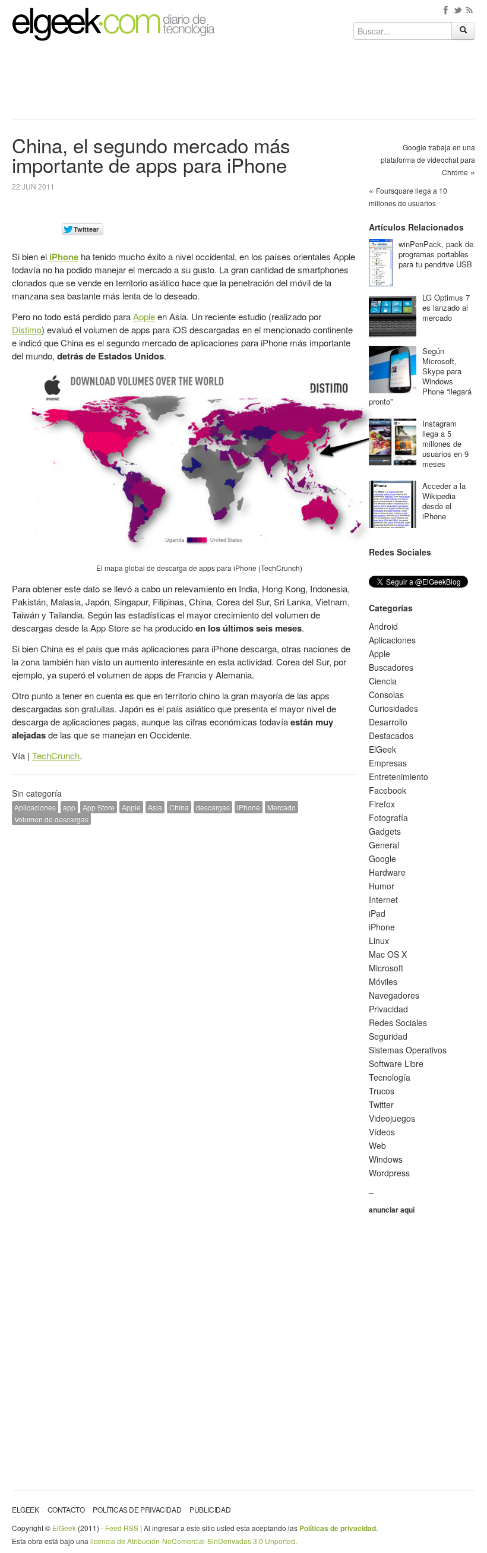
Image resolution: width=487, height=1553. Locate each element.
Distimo (27, 329)
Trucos (381, 1091)
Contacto (66, 1509)
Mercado (281, 807)
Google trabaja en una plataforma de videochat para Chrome (428, 159)
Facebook (387, 790)
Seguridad (388, 1036)
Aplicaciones (35, 807)
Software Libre (396, 1063)
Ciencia (383, 681)
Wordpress (389, 1173)
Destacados (391, 735)
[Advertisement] (243, 84)
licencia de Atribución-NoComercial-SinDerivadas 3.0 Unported (192, 1541)
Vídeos (382, 1132)
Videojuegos (392, 1118)
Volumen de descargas (51, 819)
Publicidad (209, 1509)
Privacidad (388, 1009)
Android (383, 626)
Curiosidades (393, 708)
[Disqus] (184, 985)
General (384, 845)
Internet (383, 899)
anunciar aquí (392, 1209)
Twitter (381, 1104)
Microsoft (386, 968)
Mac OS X (388, 954)
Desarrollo (388, 722)
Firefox (382, 804)
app (69, 807)
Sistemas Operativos (408, 1050)
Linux (379, 940)
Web (377, 1145)
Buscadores (391, 667)
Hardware (387, 872)
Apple (144, 316)
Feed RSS (121, 1528)
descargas (213, 807)
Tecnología (389, 1077)
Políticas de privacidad (137, 1509)
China (179, 807)
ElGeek (382, 749)
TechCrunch (56, 755)
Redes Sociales (398, 1022)
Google (382, 858)
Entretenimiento (398, 776)
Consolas (386, 694)
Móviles (383, 981)
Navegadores (394, 995)
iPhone (63, 256)
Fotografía (388, 817)
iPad (377, 913)
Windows (386, 1159)
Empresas (388, 763)
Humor (381, 886)
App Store (99, 807)
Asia (155, 807)
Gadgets (385, 831)
